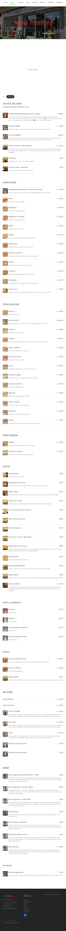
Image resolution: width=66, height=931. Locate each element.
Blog (27, 2)
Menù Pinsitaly (13, 3)
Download (10, 96)
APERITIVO (51, 2)
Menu (4, 96)
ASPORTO (42, 2)
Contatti (34, 2)
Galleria (20, 2)
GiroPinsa (59, 2)
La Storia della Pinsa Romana (52, 894)
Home (5, 2)
